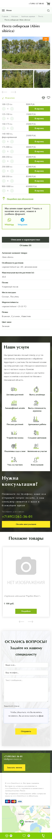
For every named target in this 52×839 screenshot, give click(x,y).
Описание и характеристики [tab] (25, 239)
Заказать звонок (14, 767)
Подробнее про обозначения (20, 199)
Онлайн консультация (26, 524)
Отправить (26, 731)
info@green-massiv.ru (12, 759)
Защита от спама (11, 706)
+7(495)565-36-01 (13, 756)
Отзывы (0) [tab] (25, 245)
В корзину (39, 108)
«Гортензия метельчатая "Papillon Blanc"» (22, 596)
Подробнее (26, 611)
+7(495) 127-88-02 (36, 3)
